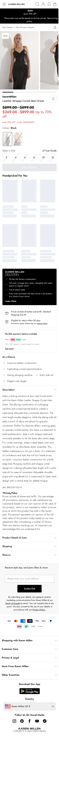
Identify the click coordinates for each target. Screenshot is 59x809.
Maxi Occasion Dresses (25, 27)
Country (29, 699)
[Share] (55, 27)
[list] (29, 12)
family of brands (12, 603)
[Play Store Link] (29, 691)
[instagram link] (14, 721)
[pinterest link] (22, 721)
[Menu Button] (4, 4)
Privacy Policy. (39, 609)
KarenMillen (9, 96)
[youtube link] (37, 721)
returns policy (42, 323)
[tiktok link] (44, 721)
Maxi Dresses (7, 27)
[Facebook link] (29, 721)
